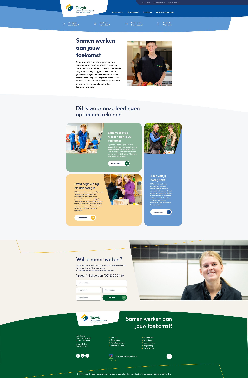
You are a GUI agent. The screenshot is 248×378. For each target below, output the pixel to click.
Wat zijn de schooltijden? (73, 24)
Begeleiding (147, 12)
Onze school (116, 12)
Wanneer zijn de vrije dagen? (137, 24)
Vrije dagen (148, 340)
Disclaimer (157, 374)
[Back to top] (169, 356)
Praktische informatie (165, 12)
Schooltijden (149, 337)
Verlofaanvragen (118, 343)
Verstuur (111, 297)
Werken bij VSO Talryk (167, 24)
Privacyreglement (147, 374)
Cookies (168, 374)
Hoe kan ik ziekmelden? (105, 24)
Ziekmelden (115, 340)
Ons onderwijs (133, 12)
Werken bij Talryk (118, 346)
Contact (114, 337)
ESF (163, 374)
